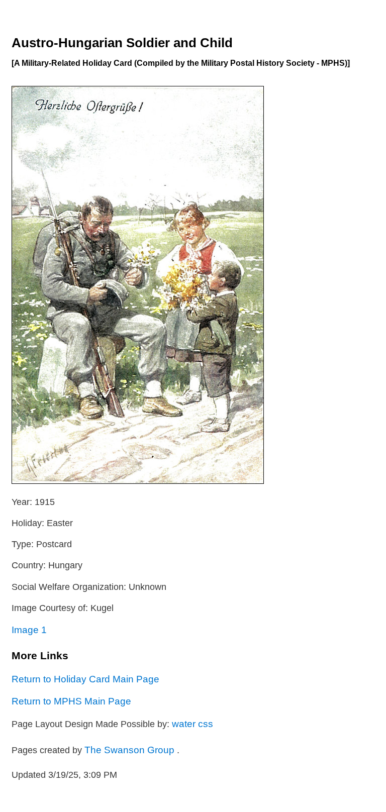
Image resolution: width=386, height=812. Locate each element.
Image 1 (29, 629)
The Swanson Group (130, 749)
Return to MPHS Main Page (71, 700)
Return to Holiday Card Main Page (85, 678)
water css (192, 723)
